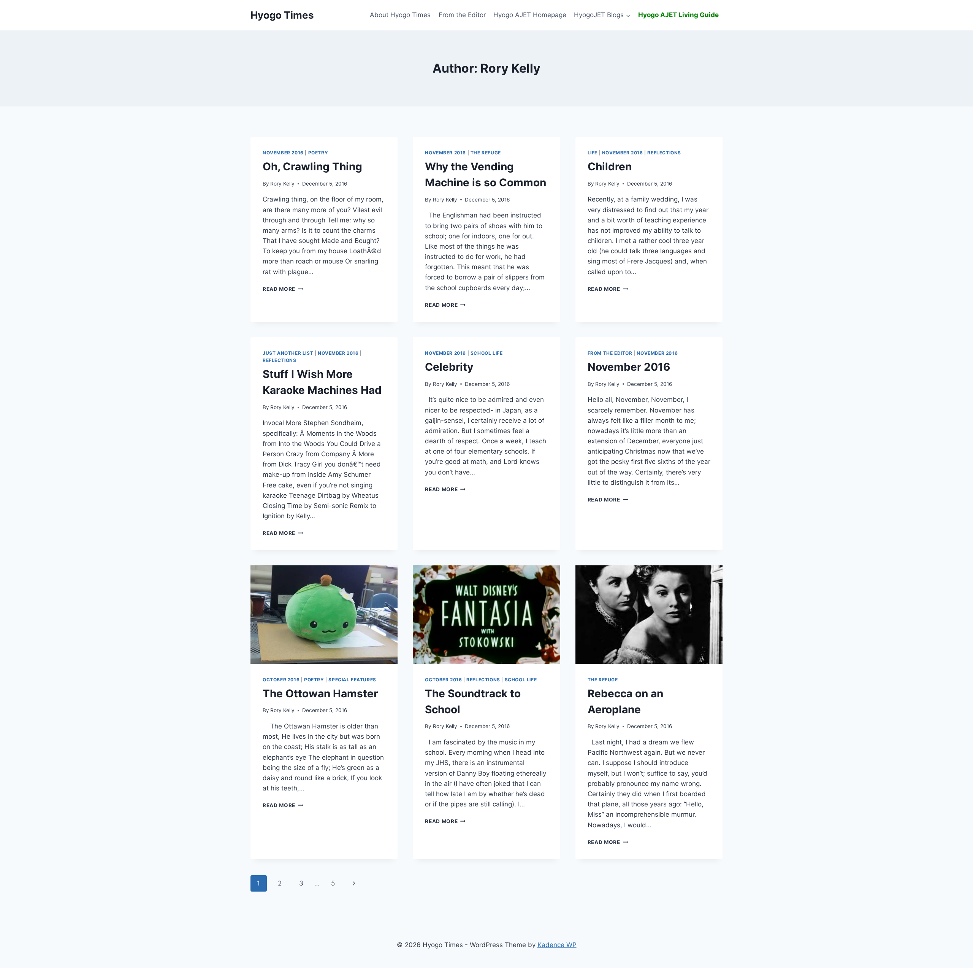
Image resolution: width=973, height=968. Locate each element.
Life (592, 153)
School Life (487, 353)
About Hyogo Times (400, 15)
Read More (283, 289)
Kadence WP (557, 945)
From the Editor (462, 15)
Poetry (318, 153)
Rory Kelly (282, 184)
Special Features (352, 679)
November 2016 (283, 153)
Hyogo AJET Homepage (529, 15)
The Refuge (486, 153)
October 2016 (281, 679)
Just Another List (288, 353)
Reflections (664, 153)
